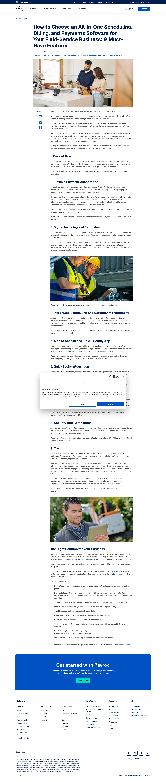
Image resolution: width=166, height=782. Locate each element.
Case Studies (113, 716)
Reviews (147, 775)
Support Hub (113, 706)
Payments (65, 717)
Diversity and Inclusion (139, 716)
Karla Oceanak (58, 52)
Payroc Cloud (22, 720)
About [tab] (112, 383)
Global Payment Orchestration (22, 734)
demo (129, 645)
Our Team (134, 713)
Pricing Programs (23, 726)
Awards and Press (115, 713)
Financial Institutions (93, 728)
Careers (111, 728)
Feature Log (113, 722)
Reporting (65, 726)
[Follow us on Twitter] (147, 753)
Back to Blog (22, 19)
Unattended (90, 715)
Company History (137, 706)
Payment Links (22, 723)
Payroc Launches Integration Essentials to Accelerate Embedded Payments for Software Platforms (110, 2)
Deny (82, 404)
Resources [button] (67, 9)
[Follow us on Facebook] (141, 753)
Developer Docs (68, 729)
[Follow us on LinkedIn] (129, 753)
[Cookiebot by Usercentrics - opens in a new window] (110, 376)
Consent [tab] (54, 383)
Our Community (136, 709)
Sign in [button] (130, 9)
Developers (82, 9)
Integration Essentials (69, 714)
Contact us (143, 9)
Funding (65, 723)
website (100, 645)
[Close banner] (123, 376)
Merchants (90, 724)
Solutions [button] (33, 9)
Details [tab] (83, 383)
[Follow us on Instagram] (135, 753)
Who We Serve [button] (50, 9)
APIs (63, 711)
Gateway (20, 711)
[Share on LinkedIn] (40, 117)
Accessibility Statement (133, 775)
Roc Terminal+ (44, 714)
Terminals (42, 717)
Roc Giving (21, 729)
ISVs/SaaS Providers (93, 706)
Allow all (110, 404)
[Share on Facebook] (40, 127)
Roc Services (113, 571)
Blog (110, 709)
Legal (120, 775)
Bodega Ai (43, 720)
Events (111, 725)
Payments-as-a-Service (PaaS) (94, 710)
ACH (18, 717)
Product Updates (115, 719)
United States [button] (26, 2)
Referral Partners (92, 721)
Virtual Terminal (22, 714)
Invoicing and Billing (24, 738)
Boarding (65, 720)
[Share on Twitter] (40, 122)
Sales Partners (91, 718)
